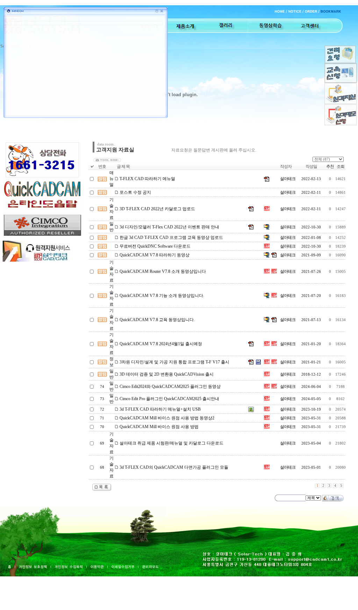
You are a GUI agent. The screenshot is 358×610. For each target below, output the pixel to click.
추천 (330, 166)
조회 (340, 166)
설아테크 (287, 178)
